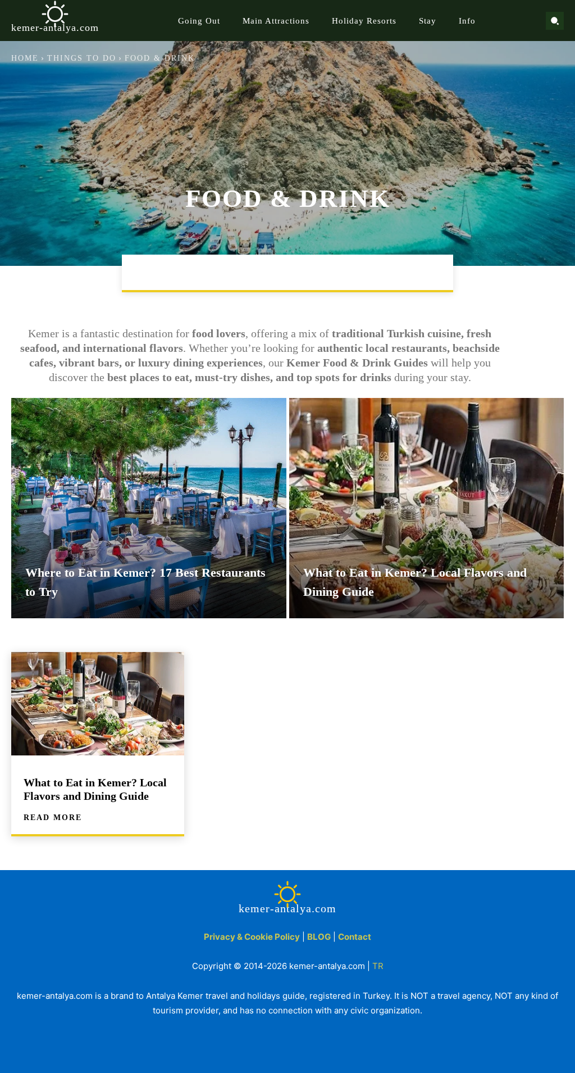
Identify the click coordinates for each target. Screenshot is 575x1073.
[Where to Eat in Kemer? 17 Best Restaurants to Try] (148, 508)
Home (25, 58)
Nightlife (330, 272)
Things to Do (81, 58)
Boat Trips (165, 272)
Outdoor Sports (407, 272)
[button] (555, 21)
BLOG (319, 936)
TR (378, 966)
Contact (354, 936)
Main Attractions (248, 272)
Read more (53, 818)
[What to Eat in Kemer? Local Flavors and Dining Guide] (426, 508)
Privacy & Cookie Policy (252, 936)
